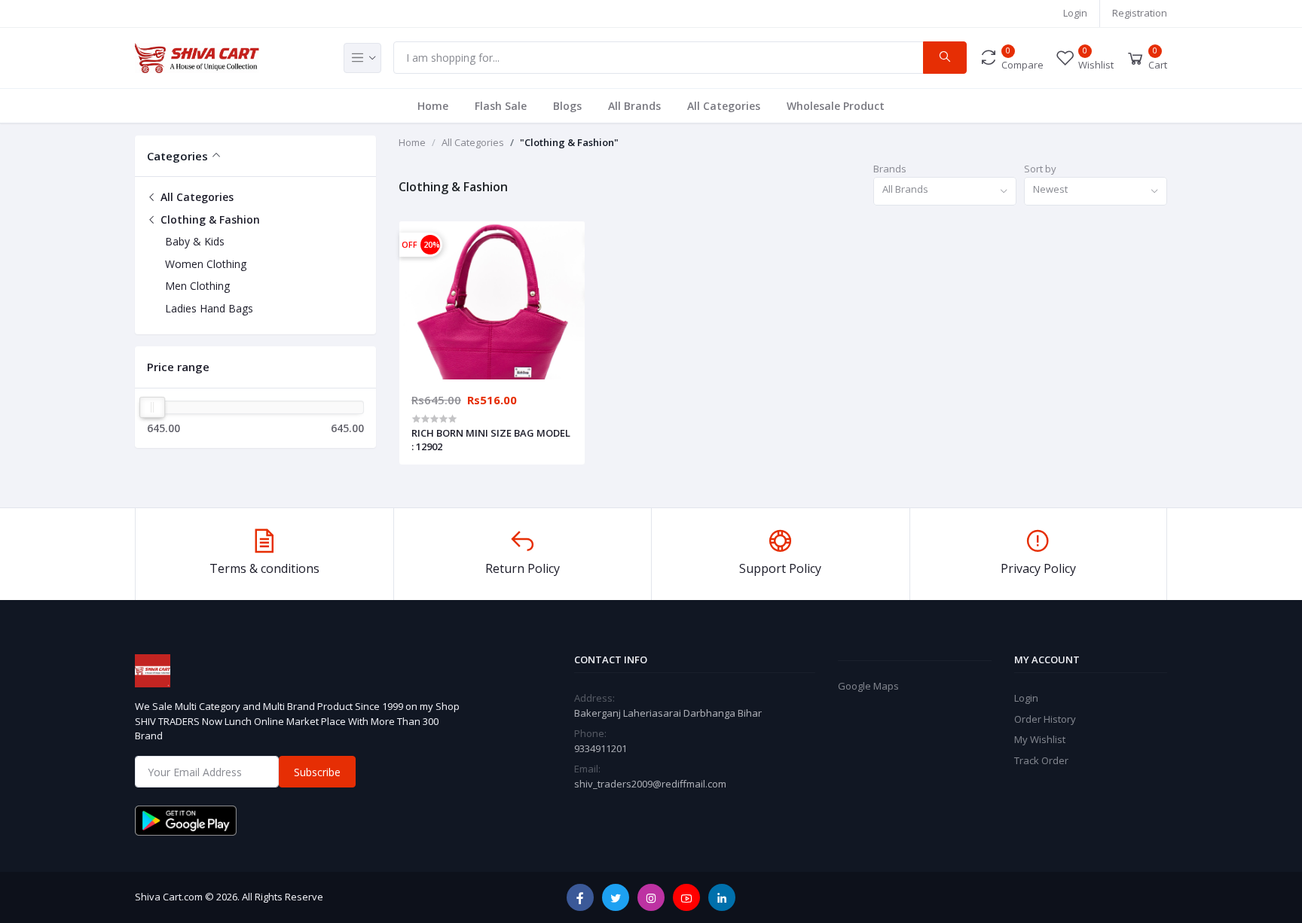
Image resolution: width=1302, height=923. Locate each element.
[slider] (152, 407)
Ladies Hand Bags (209, 308)
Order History (1045, 719)
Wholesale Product (836, 106)
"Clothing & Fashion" (569, 142)
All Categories (723, 106)
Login (1075, 13)
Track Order (1041, 760)
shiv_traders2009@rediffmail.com (650, 783)
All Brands (634, 106)
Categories (177, 155)
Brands (889, 168)
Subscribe (317, 772)
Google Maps (868, 686)
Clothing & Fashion (208, 219)
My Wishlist (1039, 739)
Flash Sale (501, 106)
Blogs (567, 106)
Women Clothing (205, 264)
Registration (1139, 13)
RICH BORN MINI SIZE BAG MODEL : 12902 (490, 439)
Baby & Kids (195, 241)
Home (432, 106)
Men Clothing (197, 286)
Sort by (1040, 168)
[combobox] (944, 191)
